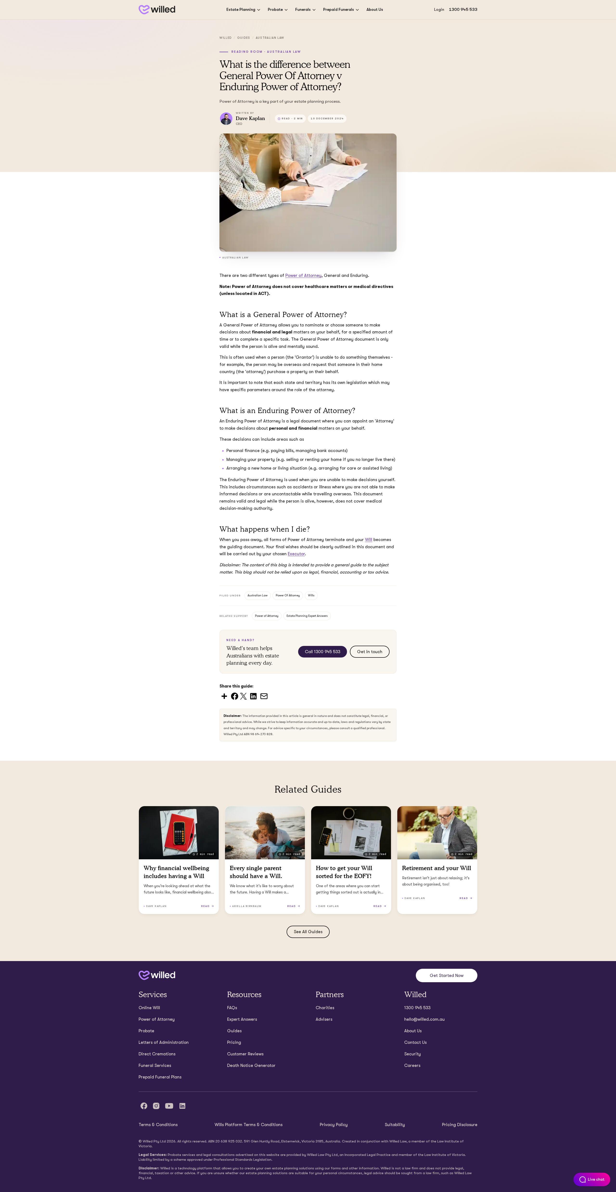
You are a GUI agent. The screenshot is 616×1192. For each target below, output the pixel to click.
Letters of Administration (164, 1042)
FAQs (232, 1007)
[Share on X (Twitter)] (243, 696)
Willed (225, 37)
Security (412, 1054)
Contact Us (415, 1042)
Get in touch (369, 651)
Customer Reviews (245, 1054)
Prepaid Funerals (338, 9)
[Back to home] (157, 975)
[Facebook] (144, 1106)
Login (439, 9)
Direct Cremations (157, 1054)
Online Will (149, 1007)
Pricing (234, 1042)
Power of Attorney (266, 616)
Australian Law (270, 37)
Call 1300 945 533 (322, 651)
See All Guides (308, 931)
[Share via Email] (264, 696)
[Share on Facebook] (234, 696)
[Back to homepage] (157, 9)
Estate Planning (240, 9)
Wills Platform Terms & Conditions (248, 1124)
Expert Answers (242, 1019)
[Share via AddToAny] (224, 696)
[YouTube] (169, 1106)
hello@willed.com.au (424, 1019)
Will (368, 539)
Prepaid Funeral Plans (160, 1077)
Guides (243, 37)
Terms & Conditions (158, 1124)
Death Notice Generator (251, 1065)
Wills (311, 595)
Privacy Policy (334, 1124)
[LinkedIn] (182, 1106)
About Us (374, 9)
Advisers (324, 1019)
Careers (412, 1065)
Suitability (395, 1124)
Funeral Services (155, 1065)
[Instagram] (156, 1106)
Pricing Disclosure (459, 1124)
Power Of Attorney (288, 595)
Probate (275, 9)
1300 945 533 (463, 9)
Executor (296, 553)
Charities (325, 1007)
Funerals (303, 9)
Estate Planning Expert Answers (307, 616)
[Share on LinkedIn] (253, 696)
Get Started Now (446, 975)
